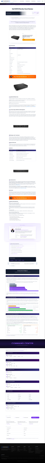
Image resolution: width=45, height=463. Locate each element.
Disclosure (8, 435)
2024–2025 (15, 406)
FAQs (23, 260)
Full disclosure (28, 5)
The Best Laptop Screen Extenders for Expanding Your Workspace (16, 217)
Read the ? (14, 253)
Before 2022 (8, 406)
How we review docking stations (23, 236)
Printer (19, 399)
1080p (7, 375)
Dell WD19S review (28, 106)
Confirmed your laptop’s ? (16, 247)
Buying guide (12, 260)
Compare (16, 260)
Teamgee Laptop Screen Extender (38, 451)
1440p (10, 375)
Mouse (8, 396)
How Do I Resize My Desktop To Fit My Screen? (14, 216)
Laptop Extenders (9, 417)
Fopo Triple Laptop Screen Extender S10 (39, 450)
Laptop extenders (8, 433)
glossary (9, 335)
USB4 (22, 356)
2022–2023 (12, 406)
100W (11, 363)
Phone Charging (9, 399)
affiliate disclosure (15, 253)
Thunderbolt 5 (19, 356)
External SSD (19, 396)
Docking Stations (5, 2)
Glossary (20, 260)
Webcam (30, 396)
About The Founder (25, 450)
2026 (18, 406)
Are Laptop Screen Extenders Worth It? (14, 218)
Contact (24, 435)
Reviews (12, 451)
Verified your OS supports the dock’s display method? (16, 250)
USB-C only (8, 387)
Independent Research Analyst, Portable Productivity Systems (12, 14)
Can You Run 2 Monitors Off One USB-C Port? (14, 219)
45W (7, 363)
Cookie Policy (29, 450)
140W (14, 363)
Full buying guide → (22, 350)
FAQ (22, 311)
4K (12, 375)
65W (9, 363)
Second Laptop (30, 399)
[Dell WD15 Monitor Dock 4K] (22, 76)
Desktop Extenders (26, 417)
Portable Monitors (17, 417)
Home (3, 2)
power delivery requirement (19, 247)
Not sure (19, 387)
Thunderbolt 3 (11, 356)
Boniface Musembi (8, 13)
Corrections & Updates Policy (31, 451)
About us (25, 433)
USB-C (7, 356)
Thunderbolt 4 (15, 356)
